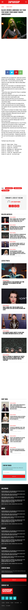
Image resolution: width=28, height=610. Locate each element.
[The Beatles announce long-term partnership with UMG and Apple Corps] (5, 428)
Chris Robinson (17, 188)
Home (2, 7)
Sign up (14, 476)
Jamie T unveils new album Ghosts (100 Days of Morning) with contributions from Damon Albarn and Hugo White (18, 407)
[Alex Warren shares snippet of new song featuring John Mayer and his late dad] (5, 244)
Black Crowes (9, 188)
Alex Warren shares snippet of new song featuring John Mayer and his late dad (17, 244)
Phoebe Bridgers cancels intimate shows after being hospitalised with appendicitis (17, 418)
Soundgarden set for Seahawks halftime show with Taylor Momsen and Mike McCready (17, 228)
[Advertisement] (14, 55)
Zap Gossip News (15, 202)
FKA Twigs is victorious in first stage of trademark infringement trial (17, 450)
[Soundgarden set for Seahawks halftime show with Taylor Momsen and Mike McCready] (5, 228)
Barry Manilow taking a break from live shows (11, 523)
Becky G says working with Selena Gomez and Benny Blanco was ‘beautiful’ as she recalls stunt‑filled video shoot (17, 439)
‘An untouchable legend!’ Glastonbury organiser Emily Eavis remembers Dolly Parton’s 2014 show (17, 252)
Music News (9, 7)
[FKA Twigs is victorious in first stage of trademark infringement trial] (5, 450)
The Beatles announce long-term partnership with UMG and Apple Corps (17, 429)
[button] (26, 2)
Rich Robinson (5, 190)
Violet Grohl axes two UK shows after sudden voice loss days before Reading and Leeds (18, 220)
